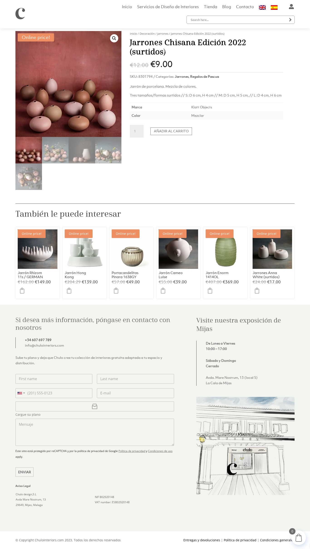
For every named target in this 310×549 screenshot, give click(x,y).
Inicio (127, 7)
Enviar (24, 472)
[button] (114, 38)
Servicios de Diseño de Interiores (168, 7)
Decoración (147, 34)
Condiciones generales (277, 540)
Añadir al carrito (171, 131)
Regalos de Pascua (204, 76)
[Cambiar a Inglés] (262, 8)
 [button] (23, 290)
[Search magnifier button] (290, 19)
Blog (226, 7)
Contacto (245, 7)
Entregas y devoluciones (201, 540)
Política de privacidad (131, 451)
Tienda (210, 7)
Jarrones (162, 34)
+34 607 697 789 (38, 340)
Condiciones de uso (160, 451)
